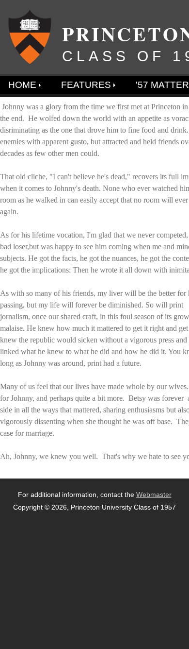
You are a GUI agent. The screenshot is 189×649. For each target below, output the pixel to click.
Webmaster (154, 494)
